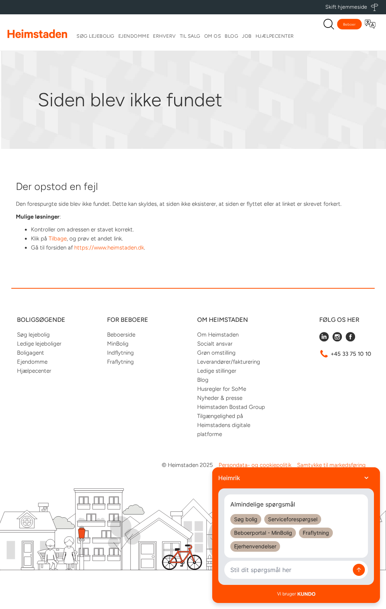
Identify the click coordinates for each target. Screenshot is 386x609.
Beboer (349, 24)
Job (247, 36)
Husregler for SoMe (221, 389)
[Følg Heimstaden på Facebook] (350, 339)
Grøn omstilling (216, 352)
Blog (231, 36)
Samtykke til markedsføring (331, 465)
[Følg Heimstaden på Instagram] (337, 339)
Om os (212, 36)
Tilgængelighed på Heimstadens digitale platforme (223, 425)
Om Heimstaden (218, 334)
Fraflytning (120, 361)
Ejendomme (134, 36)
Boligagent (30, 352)
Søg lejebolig (96, 36)
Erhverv (164, 36)
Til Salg (190, 36)
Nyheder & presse (219, 398)
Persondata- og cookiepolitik (255, 465)
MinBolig (118, 343)
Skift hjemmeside (346, 7)
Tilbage (58, 238)
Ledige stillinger (216, 370)
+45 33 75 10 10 (351, 353)
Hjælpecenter (275, 36)
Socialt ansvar (215, 343)
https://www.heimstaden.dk (109, 247)
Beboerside (121, 334)
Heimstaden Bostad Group (231, 407)
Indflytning (120, 352)
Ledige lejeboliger (39, 343)
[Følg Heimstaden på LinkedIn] (324, 339)
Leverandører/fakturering (228, 361)
